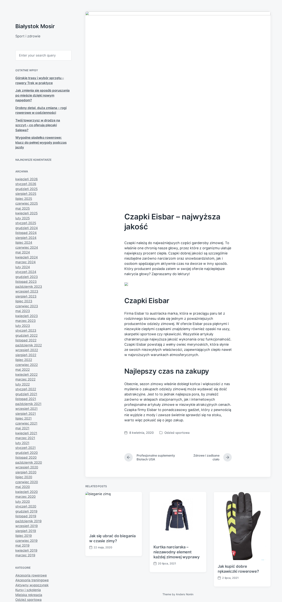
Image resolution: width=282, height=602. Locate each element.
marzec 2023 (25, 321)
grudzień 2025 (26, 189)
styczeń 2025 (25, 223)
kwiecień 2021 (26, 433)
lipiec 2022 (23, 360)
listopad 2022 (25, 340)
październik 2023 (28, 287)
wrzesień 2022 (26, 350)
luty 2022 (22, 384)
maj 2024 (22, 252)
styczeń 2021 (25, 448)
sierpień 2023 (25, 296)
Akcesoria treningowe (32, 580)
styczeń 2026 (25, 184)
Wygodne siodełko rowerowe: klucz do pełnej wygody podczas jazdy (41, 142)
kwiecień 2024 (26, 257)
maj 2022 (22, 370)
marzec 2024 (25, 262)
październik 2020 (28, 462)
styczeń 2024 (25, 272)
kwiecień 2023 (26, 316)
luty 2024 (22, 267)
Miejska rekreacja (28, 595)
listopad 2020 (26, 457)
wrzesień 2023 (26, 291)
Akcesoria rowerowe (31, 575)
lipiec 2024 (23, 242)
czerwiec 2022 (26, 365)
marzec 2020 (25, 497)
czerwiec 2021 (26, 423)
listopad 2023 (26, 282)
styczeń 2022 (25, 389)
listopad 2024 (26, 233)
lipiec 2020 (23, 477)
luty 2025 (22, 218)
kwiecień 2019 (26, 550)
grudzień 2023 (26, 277)
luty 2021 (22, 443)
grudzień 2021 (26, 394)
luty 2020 (22, 502)
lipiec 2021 (23, 418)
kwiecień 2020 (26, 492)
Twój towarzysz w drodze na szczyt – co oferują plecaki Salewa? (37, 125)
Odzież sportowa (28, 600)
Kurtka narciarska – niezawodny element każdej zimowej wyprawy (176, 552)
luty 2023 (22, 326)
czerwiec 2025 (26, 203)
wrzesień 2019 (26, 526)
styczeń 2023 (25, 330)
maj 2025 (22, 208)
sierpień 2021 (25, 414)
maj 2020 (22, 487)
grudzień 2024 (26, 228)
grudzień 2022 (26, 335)
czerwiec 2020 (26, 482)
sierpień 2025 (25, 194)
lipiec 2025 (23, 199)
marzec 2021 (25, 438)
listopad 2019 (25, 516)
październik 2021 (28, 404)
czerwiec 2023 (26, 306)
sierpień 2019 (25, 531)
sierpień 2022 (25, 355)
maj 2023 (22, 311)
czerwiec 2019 (26, 541)
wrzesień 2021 (26, 409)
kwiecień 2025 (26, 213)
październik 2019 (28, 521)
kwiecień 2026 (26, 179)
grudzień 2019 (26, 511)
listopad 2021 (25, 399)
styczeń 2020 (25, 506)
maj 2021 (22, 428)
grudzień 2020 (26, 453)
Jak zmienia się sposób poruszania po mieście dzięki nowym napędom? (42, 95)
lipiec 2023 (23, 301)
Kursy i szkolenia (28, 590)
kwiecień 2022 (26, 374)
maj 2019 (22, 545)
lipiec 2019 (23, 536)
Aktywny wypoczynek (32, 585)
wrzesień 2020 (26, 467)
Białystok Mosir (35, 26)
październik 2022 (28, 345)
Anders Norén (184, 594)
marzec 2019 (25, 555)
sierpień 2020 (25, 472)
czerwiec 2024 (26, 247)
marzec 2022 (25, 379)
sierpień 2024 (25, 238)
